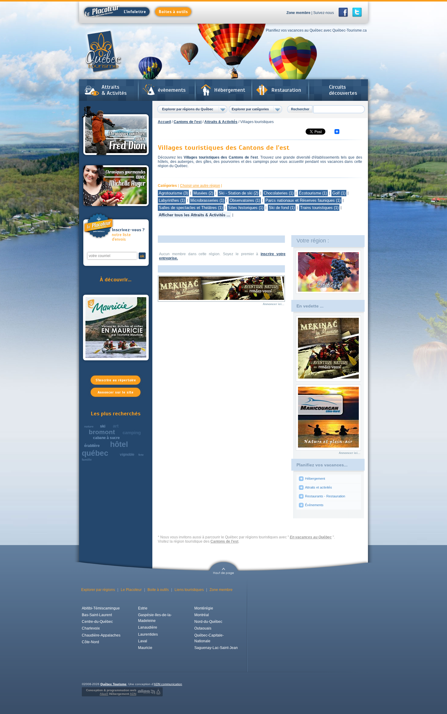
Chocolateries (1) (278, 193)
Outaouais (202, 628)
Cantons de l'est (188, 122)
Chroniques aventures (116, 131)
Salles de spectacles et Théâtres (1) (191, 207)
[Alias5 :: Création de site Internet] (146, 691)
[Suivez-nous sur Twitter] (357, 12)
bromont (102, 431)
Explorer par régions (98, 590)
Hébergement (229, 90)
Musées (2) (203, 193)
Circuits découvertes (343, 90)
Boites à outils (173, 11)
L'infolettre (135, 11)
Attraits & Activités (114, 90)
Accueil (164, 122)
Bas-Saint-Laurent (97, 615)
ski (102, 426)
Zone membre (298, 13)
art (116, 425)
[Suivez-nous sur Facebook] (345, 12)
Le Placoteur (131, 590)
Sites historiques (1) (245, 207)
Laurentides (148, 634)
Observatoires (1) (245, 200)
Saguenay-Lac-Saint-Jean (216, 648)
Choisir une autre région (200, 186)
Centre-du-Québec (97, 622)
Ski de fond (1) (282, 207)
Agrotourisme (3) (173, 193)
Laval (142, 641)
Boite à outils (158, 590)
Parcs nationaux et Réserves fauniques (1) (303, 200)
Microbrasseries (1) (207, 200)
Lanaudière (147, 627)
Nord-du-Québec (208, 622)
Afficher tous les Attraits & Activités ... (194, 215)
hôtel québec (105, 448)
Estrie (142, 608)
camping (132, 432)
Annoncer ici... (273, 304)
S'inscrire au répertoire (115, 380)
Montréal (201, 615)
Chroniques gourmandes (116, 185)
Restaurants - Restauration (325, 496)
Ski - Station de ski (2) (238, 193)
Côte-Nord (90, 642)
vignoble (127, 454)
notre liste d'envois (128, 235)
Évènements (314, 505)
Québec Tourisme (113, 684)
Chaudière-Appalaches (101, 635)
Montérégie (203, 608)
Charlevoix (91, 628)
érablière (92, 446)
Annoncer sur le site (115, 392)
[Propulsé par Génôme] (159, 691)
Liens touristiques (189, 590)
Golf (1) (338, 193)
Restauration (286, 90)
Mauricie (145, 648)
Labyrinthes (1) (172, 200)
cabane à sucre (106, 438)
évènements (171, 90)
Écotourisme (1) (313, 193)
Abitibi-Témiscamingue (101, 608)
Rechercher (300, 109)
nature (89, 426)
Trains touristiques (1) (319, 207)
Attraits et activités (318, 487)
